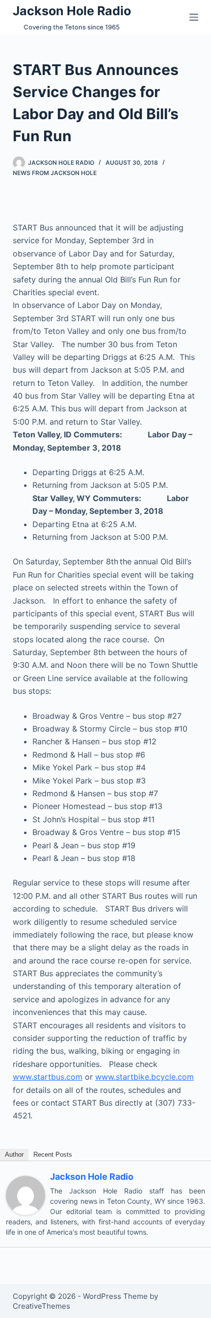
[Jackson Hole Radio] (25, 1194)
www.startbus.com (47, 1077)
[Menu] (193, 17)
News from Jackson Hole (55, 173)
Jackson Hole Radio (72, 10)
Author (14, 1154)
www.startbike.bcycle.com (144, 1077)
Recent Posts (52, 1154)
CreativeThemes (41, 1306)
